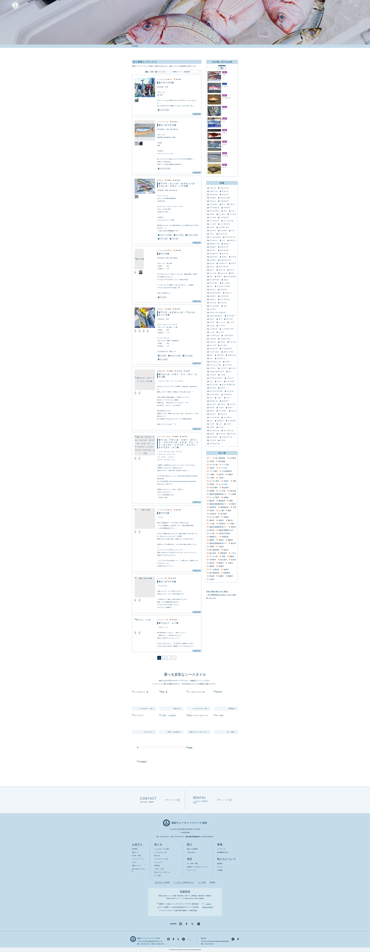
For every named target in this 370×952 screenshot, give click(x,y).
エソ (223, 240)
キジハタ (223, 273)
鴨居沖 (221, 563)
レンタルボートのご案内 (161, 849)
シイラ (231, 322)
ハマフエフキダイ (215, 378)
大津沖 (211, 461)
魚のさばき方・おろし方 (138, 870)
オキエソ (227, 244)
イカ (232, 211)
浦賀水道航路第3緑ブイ (218, 504)
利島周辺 (225, 537)
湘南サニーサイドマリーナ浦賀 (189, 822)
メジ (220, 424)
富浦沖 (221, 566)
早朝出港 (157, 865)
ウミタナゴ (213, 240)
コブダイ (212, 309)
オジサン (212, 250)
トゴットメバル (215, 365)
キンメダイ (226, 283)
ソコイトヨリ (214, 352)
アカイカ (225, 191)
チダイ (227, 362)
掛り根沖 (223, 514)
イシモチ (212, 217)
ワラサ (222, 440)
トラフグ (223, 368)
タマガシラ (221, 358)
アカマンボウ (225, 198)
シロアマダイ (228, 335)
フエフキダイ (214, 394)
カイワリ (225, 253)
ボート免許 (157, 875)
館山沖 (233, 543)
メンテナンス (221, 849)
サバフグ (229, 319)
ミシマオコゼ (214, 417)
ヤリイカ (222, 434)
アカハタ (225, 194)
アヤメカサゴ (214, 211)
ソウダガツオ (227, 349)
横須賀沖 (222, 501)
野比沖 (233, 527)
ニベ (230, 371)
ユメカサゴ (213, 437)
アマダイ (227, 208)
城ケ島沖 (178, 79)
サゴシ (211, 319)
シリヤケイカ (214, 335)
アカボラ (212, 198)
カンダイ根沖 (214, 481)
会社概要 (220, 870)
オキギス (212, 247)
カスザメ (212, 260)
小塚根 (211, 474)
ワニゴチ (212, 440)
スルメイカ (213, 349)
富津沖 (211, 563)
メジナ (228, 424)
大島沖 (221, 547)
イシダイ (222, 214)
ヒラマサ (212, 388)
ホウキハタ (213, 401)
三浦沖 (211, 478)
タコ (211, 355)
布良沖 (211, 510)
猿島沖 (231, 556)
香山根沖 (225, 488)
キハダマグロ (231, 276)
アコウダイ (213, 204)
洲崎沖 (211, 566)
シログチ (212, 339)
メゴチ (211, 424)
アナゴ (231, 204)
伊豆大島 (232, 491)
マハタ (233, 411)
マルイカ (223, 414)
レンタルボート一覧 (160, 852)
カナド (233, 263)
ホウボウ (225, 401)
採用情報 (212, 882)
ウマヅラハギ (230, 237)
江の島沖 (232, 458)
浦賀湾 (230, 540)
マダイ (230, 408)
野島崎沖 (223, 553)
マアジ (222, 404)
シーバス (222, 322)
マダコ (211, 411)
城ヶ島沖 (223, 560)
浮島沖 (226, 481)
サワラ (211, 322)
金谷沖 (211, 530)
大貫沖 (230, 563)
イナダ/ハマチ (224, 227)
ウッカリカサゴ (215, 237)
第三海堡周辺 (214, 573)
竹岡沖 (211, 547)
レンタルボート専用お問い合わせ (184, 882)
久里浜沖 (212, 514)
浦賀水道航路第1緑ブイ (218, 543)
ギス (232, 273)
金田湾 (188, 371)
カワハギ (222, 270)
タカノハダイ (228, 352)
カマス (211, 267)
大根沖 (211, 468)
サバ (220, 319)
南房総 (226, 497)
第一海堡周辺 (220, 458)
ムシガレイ (228, 417)
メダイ (211, 427)
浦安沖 (233, 504)
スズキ (222, 342)
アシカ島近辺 (214, 569)
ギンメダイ (213, 283)
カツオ (211, 263)
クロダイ (212, 296)
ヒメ (211, 381)
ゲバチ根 (222, 491)
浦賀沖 (230, 576)
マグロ (211, 408)
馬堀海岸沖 (224, 507)
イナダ (211, 227)
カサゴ (224, 257)
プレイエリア (158, 862)
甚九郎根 (222, 461)
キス (211, 276)
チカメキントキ (215, 362)
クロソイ (228, 293)
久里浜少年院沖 (224, 533)
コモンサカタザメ (215, 316)
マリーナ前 (213, 556)
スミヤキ (223, 345)
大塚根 (233, 494)
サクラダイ (231, 316)
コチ (225, 306)
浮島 (234, 481)
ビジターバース (191, 870)
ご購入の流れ (191, 852)
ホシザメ (212, 404)
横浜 (229, 510)
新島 (231, 501)
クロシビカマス (215, 293)
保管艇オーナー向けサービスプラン (198, 867)
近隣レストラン (136, 865)
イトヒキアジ (214, 221)
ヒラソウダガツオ (228, 385)
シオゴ (211, 326)
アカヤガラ (224, 201)
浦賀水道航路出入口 (226, 530)
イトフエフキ (228, 221)
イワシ (211, 234)
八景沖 (221, 478)
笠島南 (226, 517)
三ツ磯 (221, 510)
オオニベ (232, 240)
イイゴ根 (225, 465)
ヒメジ (219, 381)
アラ (225, 211)
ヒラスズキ (230, 381)
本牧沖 (221, 520)
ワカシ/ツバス (227, 437)
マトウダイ (223, 411)
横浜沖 (211, 501)
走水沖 (233, 560)
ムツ (211, 421)
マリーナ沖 (223, 468)
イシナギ (232, 214)
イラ (232, 231)
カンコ (231, 270)
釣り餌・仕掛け (136, 855)
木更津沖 (222, 524)
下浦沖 (231, 524)
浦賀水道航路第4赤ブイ (218, 494)
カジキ (233, 257)
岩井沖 (221, 474)
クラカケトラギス (223, 286)
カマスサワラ (223, 267)
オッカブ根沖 (214, 497)
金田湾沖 (212, 507)
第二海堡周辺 (214, 550)
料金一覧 (157, 855)
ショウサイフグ (227, 329)
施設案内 (220, 863)
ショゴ (211, 332)
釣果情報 (134, 849)
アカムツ (212, 201)
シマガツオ (213, 329)
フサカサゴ (228, 394)
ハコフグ (212, 375)
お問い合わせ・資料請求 (162, 882)
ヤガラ (211, 434)
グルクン (212, 290)
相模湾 (211, 540)
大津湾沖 (212, 560)
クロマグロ (224, 296)
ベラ (227, 398)
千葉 (234, 507)
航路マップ (135, 852)
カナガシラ (223, 263)
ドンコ (233, 368)
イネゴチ (223, 231)
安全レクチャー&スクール (162, 872)
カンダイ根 (223, 484)
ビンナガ (230, 391)
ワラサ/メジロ (214, 444)
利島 (223, 556)
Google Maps (186, 832)
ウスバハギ (223, 234)
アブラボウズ (214, 208)
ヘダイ (219, 398)
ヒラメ (222, 388)
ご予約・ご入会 (159, 869)
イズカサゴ (224, 217)
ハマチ (222, 375)
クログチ (223, 290)
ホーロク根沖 (214, 517)
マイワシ (232, 404)
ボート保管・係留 (192, 863)
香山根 (211, 576)
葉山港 (203, 938)
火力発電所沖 (227, 471)
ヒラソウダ (213, 385)
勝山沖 (230, 520)
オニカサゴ (213, 253)
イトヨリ (212, 224)
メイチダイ (232, 421)
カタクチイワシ (226, 260)
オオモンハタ (214, 244)
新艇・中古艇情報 (192, 849)
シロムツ (212, 342)
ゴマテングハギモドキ (217, 312)
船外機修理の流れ (222, 852)
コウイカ (212, 303)
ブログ (134, 862)
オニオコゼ (224, 250)
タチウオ (220, 355)
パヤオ (233, 553)
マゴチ (221, 408)
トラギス (228, 365)
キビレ (226, 280)
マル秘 (211, 524)
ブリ (211, 398)
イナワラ (212, 231)
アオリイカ (224, 188)
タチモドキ (232, 355)
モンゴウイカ (214, 430)
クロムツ (212, 299)
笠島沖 (221, 540)
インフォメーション (138, 859)
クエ (211, 286)
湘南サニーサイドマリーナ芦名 (148, 938)
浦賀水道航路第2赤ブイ (218, 527)
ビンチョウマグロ (215, 391)
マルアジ (212, 414)
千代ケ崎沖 (213, 488)
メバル (221, 427)
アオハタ (212, 188)
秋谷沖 (226, 550)
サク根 (211, 533)
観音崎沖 (227, 573)
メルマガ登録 (202, 882)
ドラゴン (212, 368)
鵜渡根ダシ (213, 537)
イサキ (211, 214)
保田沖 (211, 520)
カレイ (211, 270)
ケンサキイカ (225, 299)
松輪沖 (230, 474)
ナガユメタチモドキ (216, 371)
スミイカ (232, 342)
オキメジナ (224, 247)
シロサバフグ (225, 339)
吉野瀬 (211, 491)
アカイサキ (213, 194)
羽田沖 (211, 484)
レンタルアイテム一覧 (161, 859)
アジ (223, 204)
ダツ (211, 358)
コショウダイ (214, 306)
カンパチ (212, 273)
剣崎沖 (169, 180)
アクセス (220, 867)
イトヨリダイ (225, 224)
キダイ (219, 276)
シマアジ (222, 326)
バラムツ (230, 378)
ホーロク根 (213, 465)
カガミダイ (213, 257)
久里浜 (211, 579)
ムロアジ (220, 421)
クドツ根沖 (213, 471)
